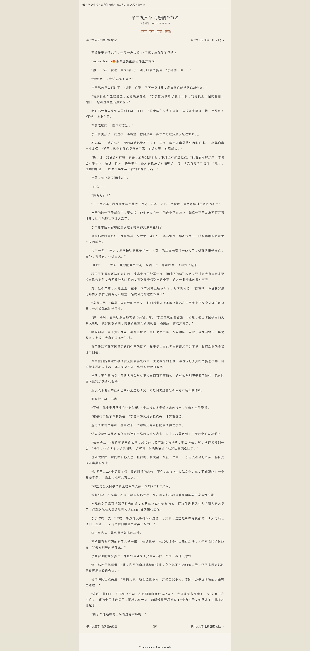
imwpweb (166, 647)
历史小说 (93, 4)
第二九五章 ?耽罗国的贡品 (102, 40)
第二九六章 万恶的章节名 (130, 4)
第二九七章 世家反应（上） (206, 40)
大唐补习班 (107, 4)
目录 (155, 626)
